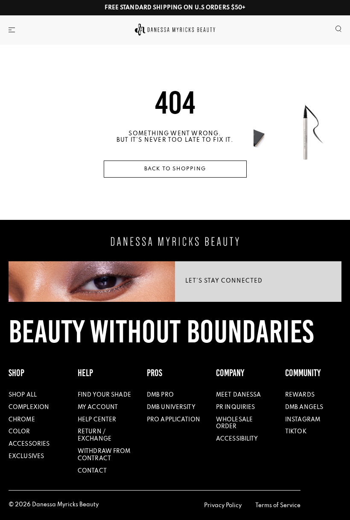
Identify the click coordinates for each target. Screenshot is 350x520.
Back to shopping (175, 169)
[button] (12, 29)
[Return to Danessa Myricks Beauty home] (175, 241)
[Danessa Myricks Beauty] (175, 29)
